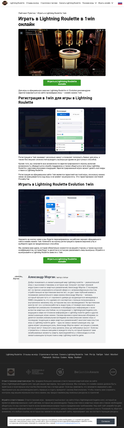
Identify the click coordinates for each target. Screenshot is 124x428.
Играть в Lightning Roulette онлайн (62, 82)
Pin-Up (92, 354)
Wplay (70, 357)
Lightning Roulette (17, 3)
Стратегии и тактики (49, 3)
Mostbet (114, 354)
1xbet (106, 354)
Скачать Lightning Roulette (70, 3)
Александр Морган (41, 277)
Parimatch (47, 357)
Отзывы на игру (32, 3)
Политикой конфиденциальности (67, 423)
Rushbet (77, 357)
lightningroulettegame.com (85, 310)
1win (86, 354)
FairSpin (99, 354)
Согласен (105, 421)
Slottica (55, 357)
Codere (64, 357)
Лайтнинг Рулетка (26, 13)
